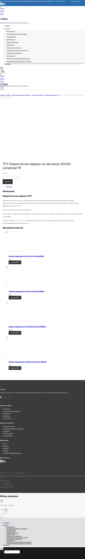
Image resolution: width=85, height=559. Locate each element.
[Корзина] (1, 68)
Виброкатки (11, 45)
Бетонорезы (11, 31)
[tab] (44, 186)
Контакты (7, 64)
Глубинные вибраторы (14, 53)
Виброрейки (11, 56)
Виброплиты (11, 39)
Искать (2, 552)
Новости (5, 451)
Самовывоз (6, 431)
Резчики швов (11, 37)
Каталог (6, 525)
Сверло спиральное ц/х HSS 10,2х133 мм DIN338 (27, 327)
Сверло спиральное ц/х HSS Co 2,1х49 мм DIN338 (27, 362)
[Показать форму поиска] (2, 71)
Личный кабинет (8, 436)
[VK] (4, 4)
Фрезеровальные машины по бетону (19, 61)
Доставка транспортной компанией (13, 428)
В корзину (8, 181)
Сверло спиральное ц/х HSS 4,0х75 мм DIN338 (26, 291)
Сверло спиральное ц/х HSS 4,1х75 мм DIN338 (26, 256)
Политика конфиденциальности (12, 453)
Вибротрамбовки (12, 42)
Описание (9, 186)
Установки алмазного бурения (17, 34)
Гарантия (5, 448)
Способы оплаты (8, 433)
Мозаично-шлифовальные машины (18, 59)
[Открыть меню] (2, 88)
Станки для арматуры (14, 48)
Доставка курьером (8, 426)
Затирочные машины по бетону (17, 50)
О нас (5, 443)
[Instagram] (1, 4)
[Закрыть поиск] (1, 548)
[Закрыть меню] (0, 519)
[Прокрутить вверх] (2, 510)
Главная (7, 26)
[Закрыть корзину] (1, 501)
